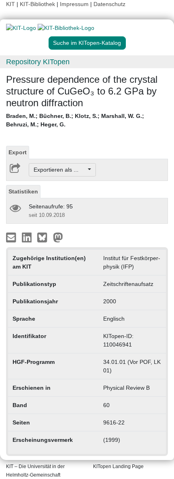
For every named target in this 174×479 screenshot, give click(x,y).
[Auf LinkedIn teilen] (28, 237)
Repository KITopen (38, 62)
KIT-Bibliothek (38, 4)
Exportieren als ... (60, 169)
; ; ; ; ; (75, 120)
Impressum (74, 4)
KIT (10, 4)
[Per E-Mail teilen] (12, 237)
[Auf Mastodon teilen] (58, 237)
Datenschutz (109, 4)
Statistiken (23, 191)
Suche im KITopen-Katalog (87, 43)
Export (17, 152)
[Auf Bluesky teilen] (44, 237)
